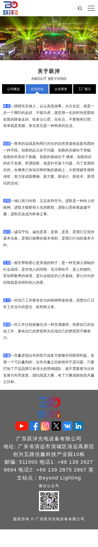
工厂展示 (84, 89)
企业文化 (37, 89)
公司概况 (13, 89)
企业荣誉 (60, 89)
